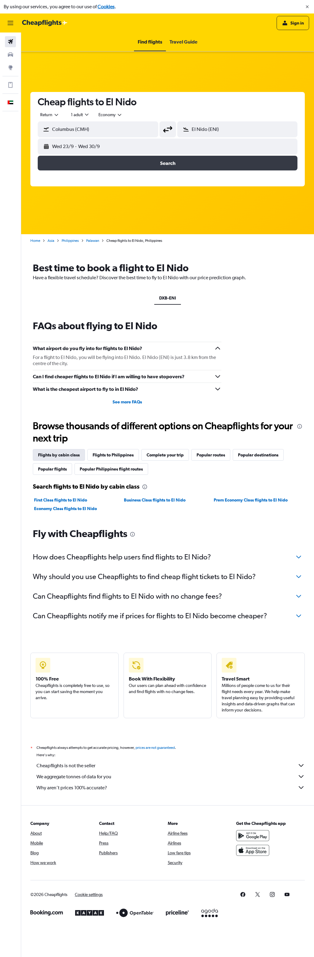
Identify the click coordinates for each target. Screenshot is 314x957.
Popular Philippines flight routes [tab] (111, 469)
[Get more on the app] (10, 85)
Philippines (70, 240)
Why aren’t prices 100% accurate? (71, 788)
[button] (307, 6)
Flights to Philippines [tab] (113, 454)
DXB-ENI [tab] (167, 297)
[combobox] (110, 115)
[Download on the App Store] (252, 850)
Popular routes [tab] (211, 454)
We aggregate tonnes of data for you (73, 777)
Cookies (106, 7)
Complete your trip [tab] (165, 454)
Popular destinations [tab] (258, 454)
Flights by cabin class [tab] (59, 454)
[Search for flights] (10, 42)
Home (35, 240)
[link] (243, 894)
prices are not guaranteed (155, 747)
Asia (51, 240)
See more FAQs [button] (127, 401)
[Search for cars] (10, 54)
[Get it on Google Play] (252, 835)
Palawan (92, 240)
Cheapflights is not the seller (65, 765)
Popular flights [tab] (52, 469)
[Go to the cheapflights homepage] (44, 23)
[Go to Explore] (10, 67)
